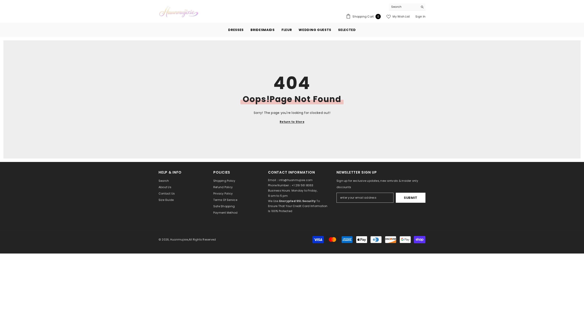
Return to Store (292, 122)
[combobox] (403, 6)
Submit (410, 197)
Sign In (420, 16)
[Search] (407, 6)
